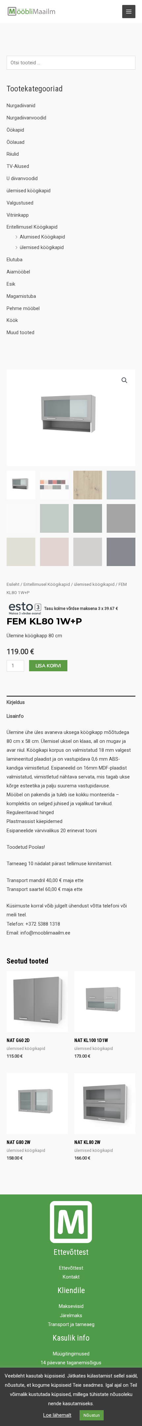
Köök (12, 320)
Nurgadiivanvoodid (26, 118)
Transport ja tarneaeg (71, 1324)
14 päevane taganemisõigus (71, 1363)
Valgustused (20, 203)
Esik (11, 284)
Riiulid (13, 154)
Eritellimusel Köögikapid (32, 227)
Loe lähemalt (57, 1415)
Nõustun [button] (92, 1415)
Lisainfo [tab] (15, 716)
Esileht (13, 584)
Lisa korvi (48, 665)
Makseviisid (71, 1306)
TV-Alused (18, 166)
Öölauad (15, 142)
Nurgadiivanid (21, 106)
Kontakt (71, 1277)
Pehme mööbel (23, 308)
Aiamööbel (18, 272)
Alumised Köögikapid (42, 237)
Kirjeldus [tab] (16, 702)
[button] (124, 380)
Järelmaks (71, 1315)
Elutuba (14, 260)
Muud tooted (20, 332)
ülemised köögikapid (29, 191)
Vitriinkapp (18, 215)
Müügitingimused (71, 1354)
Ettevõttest (71, 1268)
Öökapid (15, 130)
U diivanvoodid (22, 178)
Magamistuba (21, 296)
